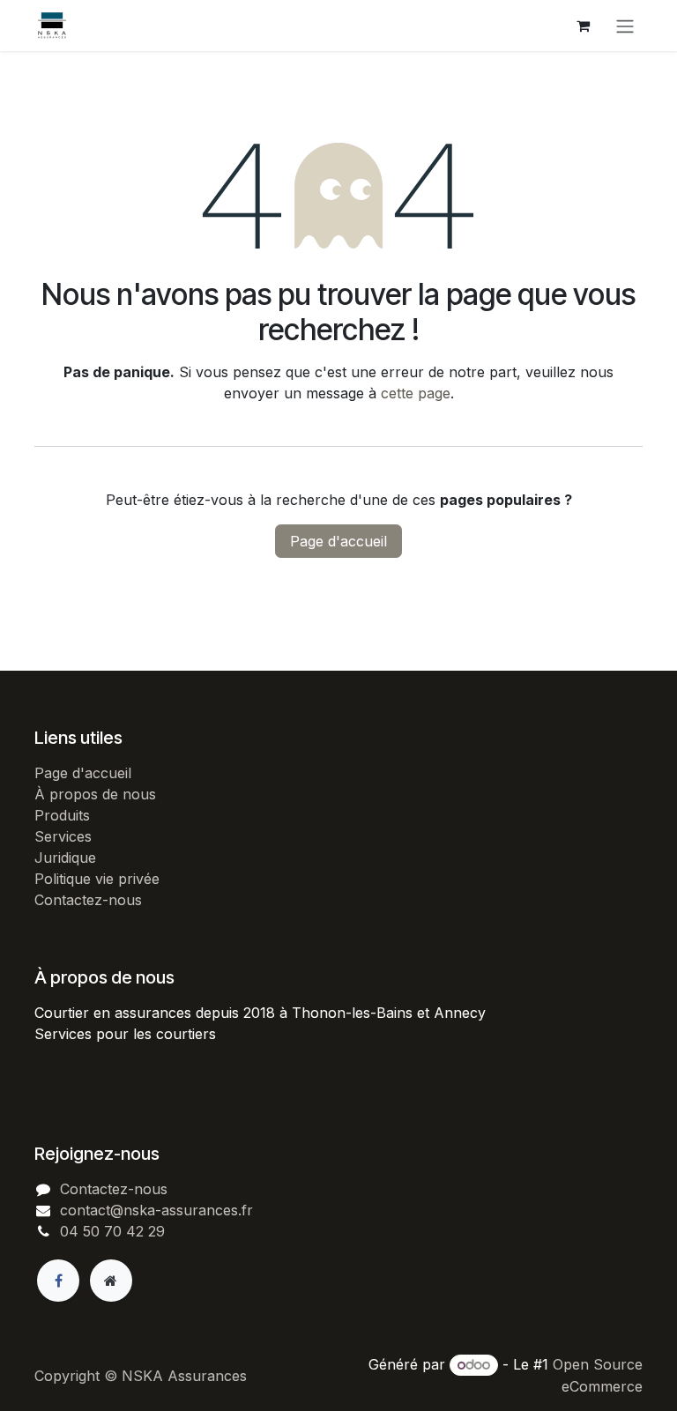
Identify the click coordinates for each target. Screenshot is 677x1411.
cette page (415, 393)
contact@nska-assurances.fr (156, 1210)
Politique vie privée (97, 878)
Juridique (65, 857)
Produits (62, 815)
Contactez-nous (88, 900)
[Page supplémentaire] (111, 1280)
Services (63, 836)
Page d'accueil (338, 541)
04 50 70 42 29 (112, 1231)
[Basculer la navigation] (625, 25)
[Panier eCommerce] (582, 25)
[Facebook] (58, 1280)
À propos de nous (95, 794)
